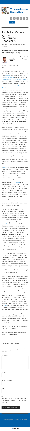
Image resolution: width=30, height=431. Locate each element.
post (5, 305)
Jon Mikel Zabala (12, 334)
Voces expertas (22, 332)
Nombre (4, 372)
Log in (24, 421)
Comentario (5, 355)
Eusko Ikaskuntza (9, 77)
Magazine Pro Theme (19, 419)
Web (3, 388)
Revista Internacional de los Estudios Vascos (15, 79)
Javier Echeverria (18, 86)
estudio (5, 167)
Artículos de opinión (12, 332)
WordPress (18, 421)
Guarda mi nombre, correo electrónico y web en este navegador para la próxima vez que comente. (14, 400)
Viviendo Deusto (15, 10)
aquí (19, 117)
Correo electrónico (7, 380)
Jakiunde (7, 75)
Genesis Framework (9, 421)
